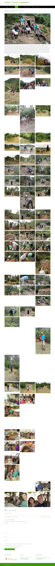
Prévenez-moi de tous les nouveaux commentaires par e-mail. (13, 545)
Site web (6, 540)
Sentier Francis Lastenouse (17, 2)
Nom (5, 532)
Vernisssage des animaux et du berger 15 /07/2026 (43, 557)
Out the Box (8, 564)
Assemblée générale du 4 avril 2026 (41, 558)
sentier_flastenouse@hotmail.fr (24, 559)
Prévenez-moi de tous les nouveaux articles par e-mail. (12, 547)
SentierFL (13, 11)
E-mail (6, 536)
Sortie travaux (9, 513)
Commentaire (7, 523)
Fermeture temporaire (39, 559)
